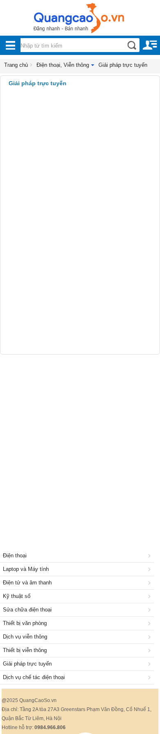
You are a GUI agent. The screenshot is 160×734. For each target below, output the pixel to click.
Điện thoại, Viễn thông (63, 65)
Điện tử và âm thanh (27, 582)
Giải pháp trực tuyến (122, 65)
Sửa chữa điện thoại (27, 610)
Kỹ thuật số (16, 596)
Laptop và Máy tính (26, 569)
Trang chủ (16, 65)
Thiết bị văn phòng (25, 623)
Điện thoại (15, 555)
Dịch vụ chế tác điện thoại (34, 677)
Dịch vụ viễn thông (25, 637)
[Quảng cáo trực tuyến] (80, 20)
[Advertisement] (80, 443)
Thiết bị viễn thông (25, 650)
